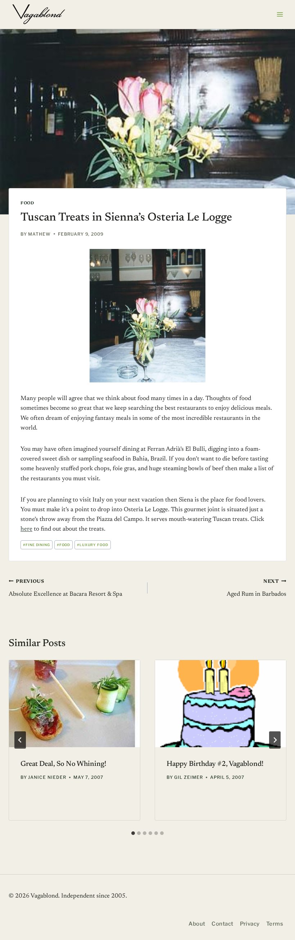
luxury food (93, 545)
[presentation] (74, 704)
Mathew (39, 234)
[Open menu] (279, 14)
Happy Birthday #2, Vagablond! (215, 764)
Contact (222, 924)
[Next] (275, 740)
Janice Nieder (47, 777)
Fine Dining (36, 545)
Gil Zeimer (188, 777)
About (197, 924)
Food (27, 203)
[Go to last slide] (20, 740)
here (26, 529)
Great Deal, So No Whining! (63, 764)
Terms (274, 924)
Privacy (250, 924)
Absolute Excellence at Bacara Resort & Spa (65, 588)
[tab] (133, 833)
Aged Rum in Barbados (256, 588)
